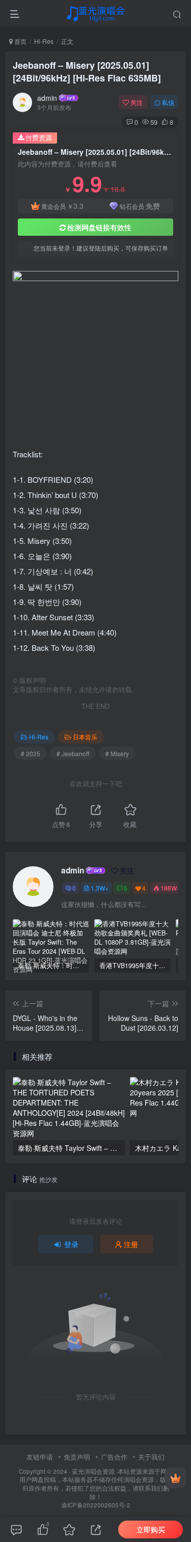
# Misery (117, 753)
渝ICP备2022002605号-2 (95, 1505)
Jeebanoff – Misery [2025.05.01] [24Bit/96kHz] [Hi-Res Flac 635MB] (87, 72)
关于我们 (151, 1457)
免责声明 (77, 1457)
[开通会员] (176, 1478)
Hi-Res (43, 41)
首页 (19, 41)
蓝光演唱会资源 (93, 1471)
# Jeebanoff (73, 753)
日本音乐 (85, 736)
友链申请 (39, 1457)
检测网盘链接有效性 (99, 227)
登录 (71, 1244)
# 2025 (30, 753)
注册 (131, 1244)
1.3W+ (99, 888)
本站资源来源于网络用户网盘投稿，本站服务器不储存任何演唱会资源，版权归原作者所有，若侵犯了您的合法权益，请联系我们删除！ (96, 1484)
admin (47, 98)
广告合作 (114, 1457)
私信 (168, 102)
